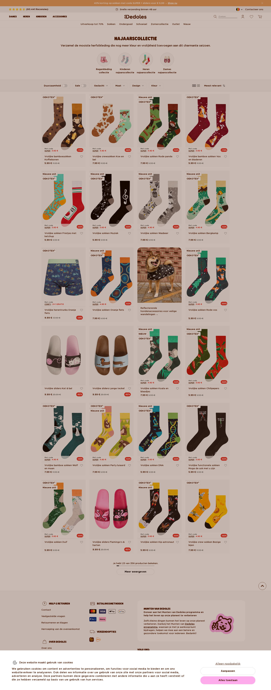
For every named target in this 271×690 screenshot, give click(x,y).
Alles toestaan (227, 680)
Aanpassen (228, 670)
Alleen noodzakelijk (227, 663)
